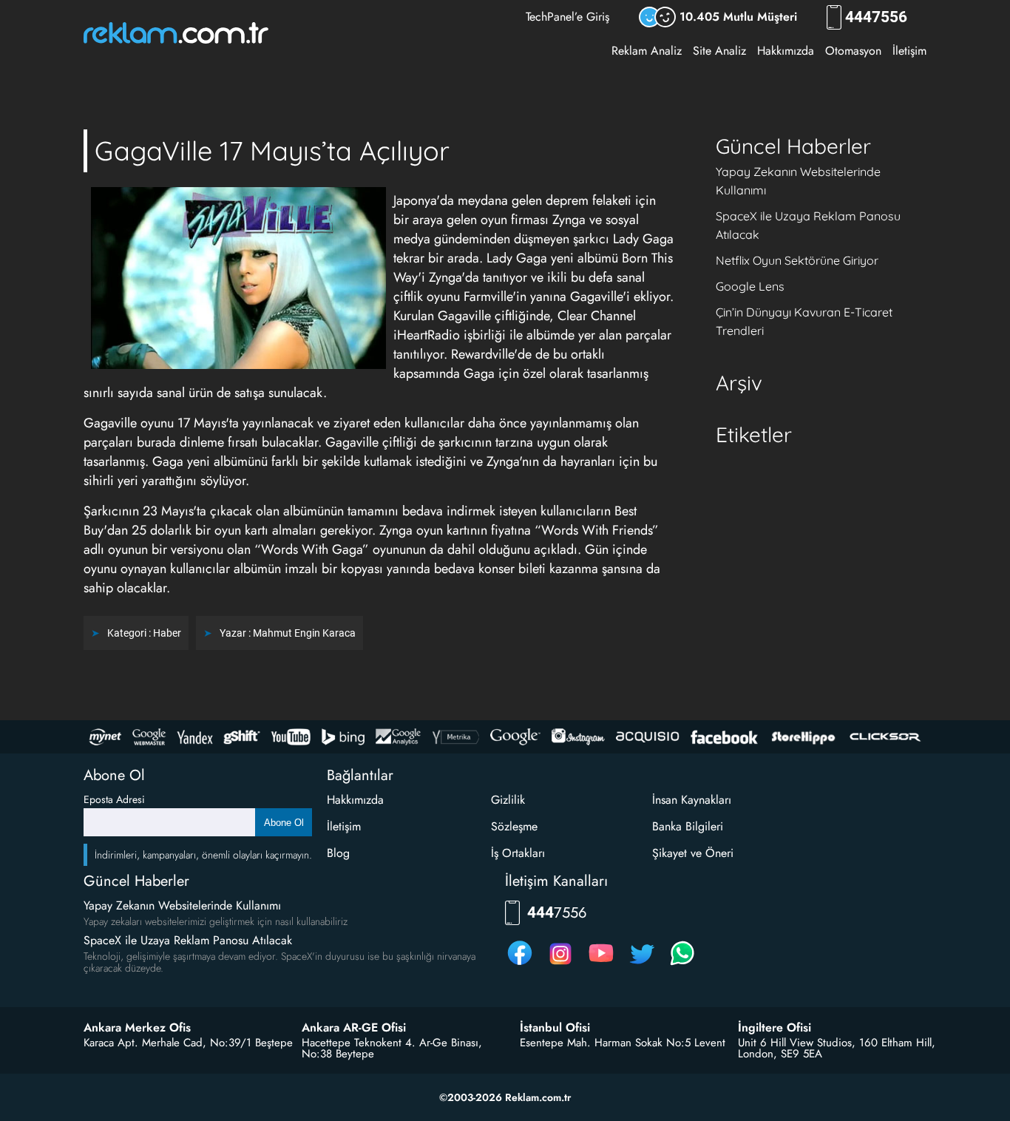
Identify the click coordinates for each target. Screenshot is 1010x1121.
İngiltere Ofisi (774, 1028)
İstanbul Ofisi (555, 1028)
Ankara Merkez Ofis (137, 1028)
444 (876, 17)
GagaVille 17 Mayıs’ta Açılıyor (272, 150)
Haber (167, 633)
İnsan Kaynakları (691, 799)
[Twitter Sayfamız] (642, 964)
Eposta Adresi (114, 799)
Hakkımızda (785, 50)
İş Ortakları (518, 852)
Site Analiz (719, 50)
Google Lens (750, 286)
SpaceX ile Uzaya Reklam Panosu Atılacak (188, 940)
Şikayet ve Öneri (692, 852)
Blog (338, 852)
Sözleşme (514, 826)
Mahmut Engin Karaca (304, 633)
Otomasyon (853, 50)
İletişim (909, 50)
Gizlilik (508, 799)
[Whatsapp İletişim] (682, 964)
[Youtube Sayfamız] (601, 964)
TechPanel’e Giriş (567, 16)
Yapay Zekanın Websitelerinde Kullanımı (182, 905)
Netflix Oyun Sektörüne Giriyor (797, 260)
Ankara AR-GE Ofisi (354, 1028)
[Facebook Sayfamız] (520, 964)
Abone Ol (284, 822)
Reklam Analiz (646, 50)
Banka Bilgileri (687, 826)
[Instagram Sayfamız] (560, 964)
